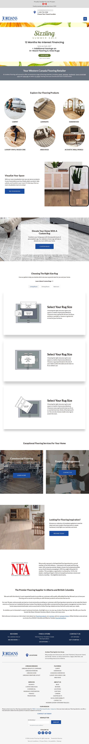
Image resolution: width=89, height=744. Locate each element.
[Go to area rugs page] (44, 138)
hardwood (72, 74)
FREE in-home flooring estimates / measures (44, 709)
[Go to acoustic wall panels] (74, 138)
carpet (60, 74)
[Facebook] (39, 732)
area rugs (26, 76)
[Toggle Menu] (85, 19)
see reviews (13, 640)
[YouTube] (49, 732)
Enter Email (32, 720)
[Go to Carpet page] (15, 110)
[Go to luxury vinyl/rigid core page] (15, 138)
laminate (65, 74)
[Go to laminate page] (44, 110)
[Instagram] (42, 732)
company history (64, 616)
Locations (43, 641)
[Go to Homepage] (10, 654)
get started (74, 640)
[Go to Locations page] (31, 655)
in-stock (37, 76)
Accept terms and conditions (36, 725)
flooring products (41, 616)
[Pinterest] (46, 732)
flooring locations (60, 618)
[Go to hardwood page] (74, 110)
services (51, 616)
